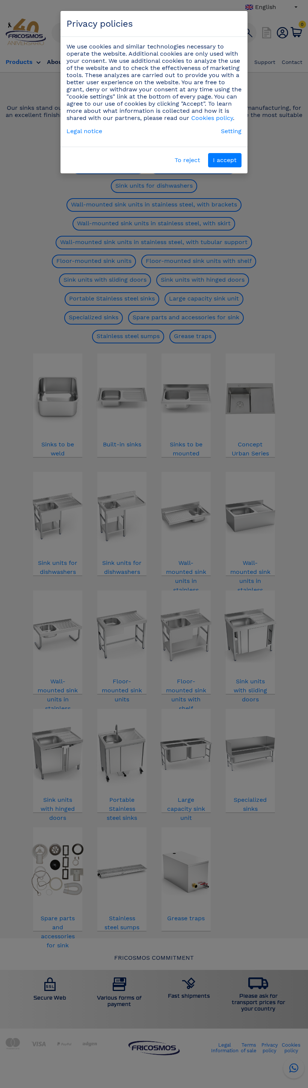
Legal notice (84, 131)
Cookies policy (212, 117)
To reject (187, 160)
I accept (225, 160)
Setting (231, 131)
